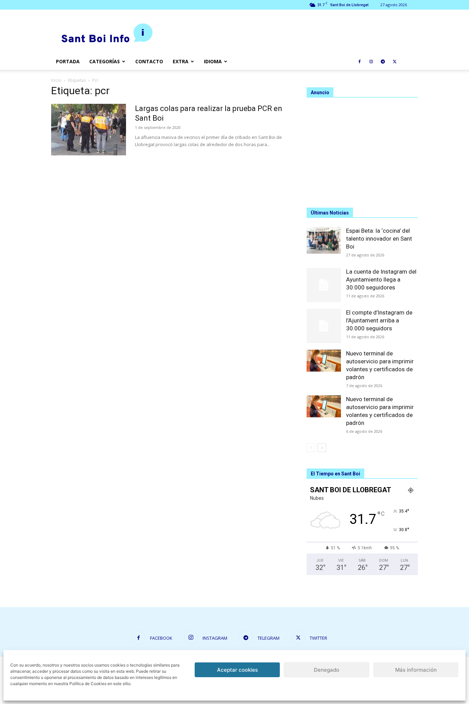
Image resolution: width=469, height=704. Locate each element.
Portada (68, 61)
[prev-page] (311, 447)
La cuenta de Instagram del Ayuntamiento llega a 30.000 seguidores (381, 279)
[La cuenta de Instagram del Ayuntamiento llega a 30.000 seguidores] (324, 285)
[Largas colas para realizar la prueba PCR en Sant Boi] (88, 129)
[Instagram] (371, 61)
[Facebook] (359, 61)
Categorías (104, 61)
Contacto (149, 61)
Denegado (326, 670)
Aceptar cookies (237, 670)
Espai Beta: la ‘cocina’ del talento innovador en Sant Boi (379, 238)
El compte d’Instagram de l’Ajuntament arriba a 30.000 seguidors (379, 320)
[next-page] (322, 447)
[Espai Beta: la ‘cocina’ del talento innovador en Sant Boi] (324, 240)
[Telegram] (383, 61)
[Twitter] (394, 61)
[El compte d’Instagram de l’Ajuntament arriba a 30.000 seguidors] (324, 326)
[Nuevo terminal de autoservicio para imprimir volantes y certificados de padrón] (324, 361)
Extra (180, 61)
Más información (416, 670)
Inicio (56, 80)
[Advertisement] (362, 149)
